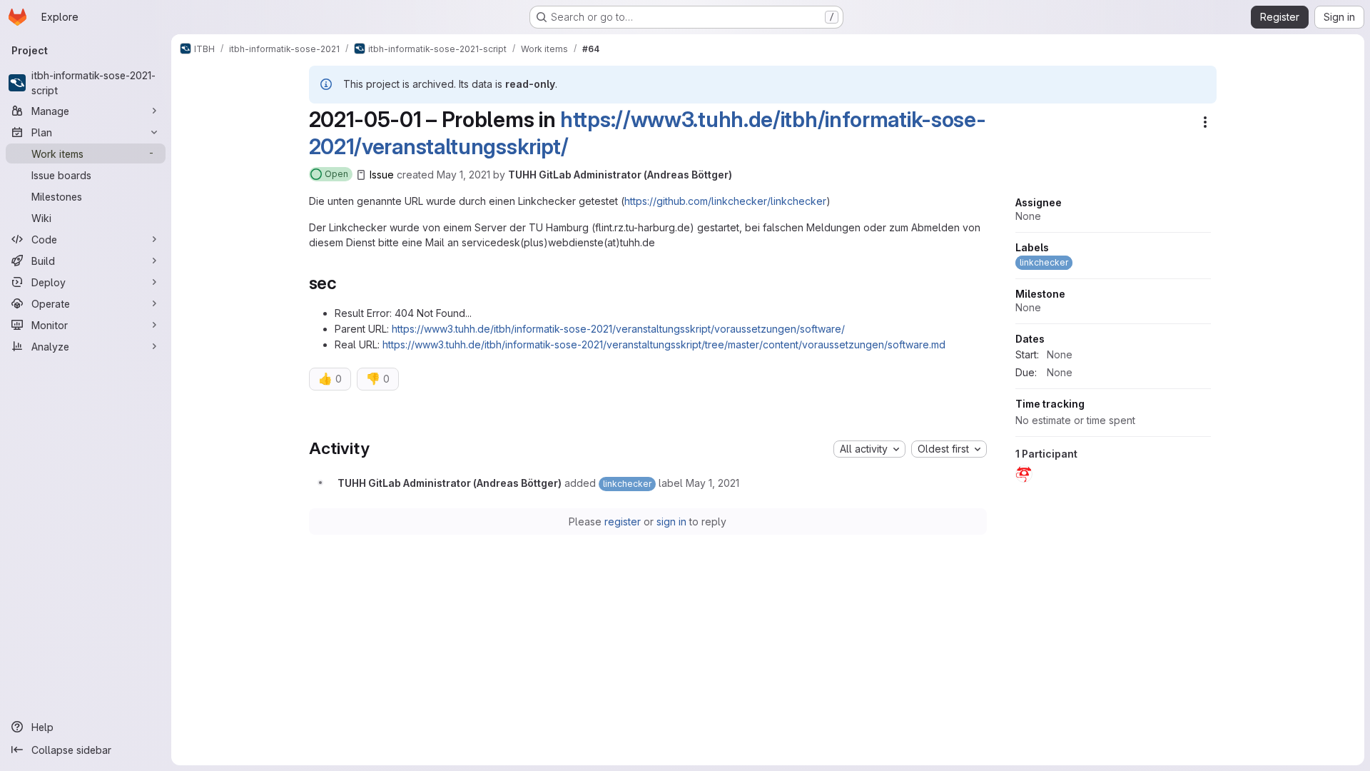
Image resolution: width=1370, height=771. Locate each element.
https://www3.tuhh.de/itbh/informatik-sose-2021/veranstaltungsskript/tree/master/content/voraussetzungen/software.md (663, 344)
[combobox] (869, 449)
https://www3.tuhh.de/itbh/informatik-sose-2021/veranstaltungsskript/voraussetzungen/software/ (618, 329)
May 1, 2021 (463, 174)
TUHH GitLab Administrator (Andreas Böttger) (620, 174)
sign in (671, 521)
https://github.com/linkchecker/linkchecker (725, 201)
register (622, 521)
